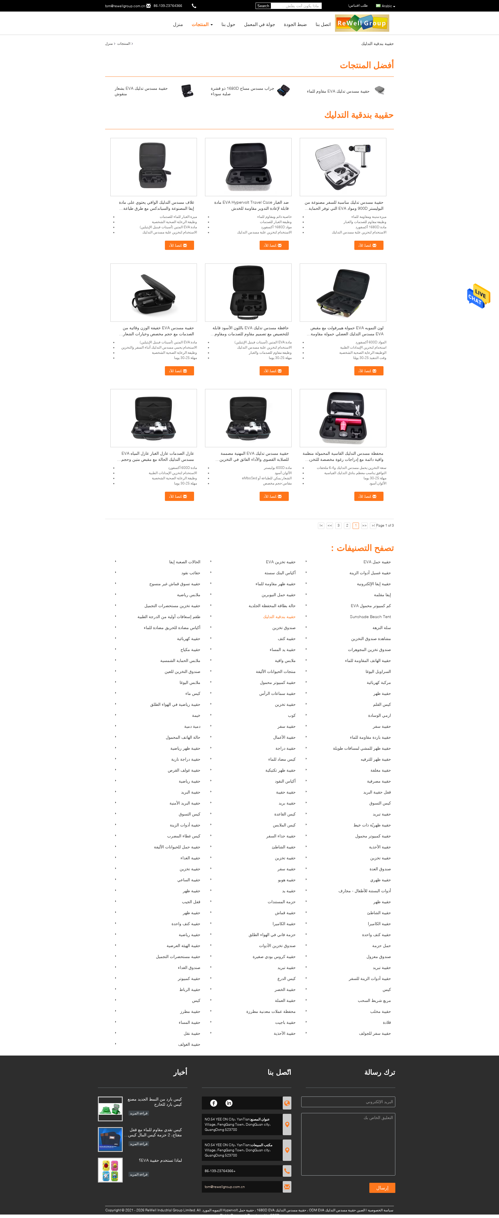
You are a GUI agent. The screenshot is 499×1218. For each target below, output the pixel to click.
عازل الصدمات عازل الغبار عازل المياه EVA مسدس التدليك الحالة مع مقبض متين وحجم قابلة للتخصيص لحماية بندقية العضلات (157, 459)
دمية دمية (192, 726)
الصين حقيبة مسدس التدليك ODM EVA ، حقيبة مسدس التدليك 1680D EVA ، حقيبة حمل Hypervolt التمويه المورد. (283, 1210)
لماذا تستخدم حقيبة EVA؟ (160, 1160)
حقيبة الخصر (285, 989)
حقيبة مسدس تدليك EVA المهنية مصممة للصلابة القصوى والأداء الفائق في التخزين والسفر (254, 459)
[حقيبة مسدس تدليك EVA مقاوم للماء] (380, 90)
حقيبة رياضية (189, 781)
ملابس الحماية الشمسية (180, 660)
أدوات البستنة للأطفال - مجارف (364, 890)
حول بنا (228, 24)
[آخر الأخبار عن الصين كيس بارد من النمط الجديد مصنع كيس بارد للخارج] (110, 1108)
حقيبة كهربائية (188, 638)
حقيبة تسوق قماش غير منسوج (174, 583)
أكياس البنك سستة (280, 572)
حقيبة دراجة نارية (185, 759)
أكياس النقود (285, 781)
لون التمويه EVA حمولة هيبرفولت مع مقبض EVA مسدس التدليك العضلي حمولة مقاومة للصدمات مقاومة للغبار (346, 333)
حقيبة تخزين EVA (281, 561)
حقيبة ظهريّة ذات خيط (372, 824)
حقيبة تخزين (285, 704)
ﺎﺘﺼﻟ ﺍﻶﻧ (176, 245)
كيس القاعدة (285, 813)
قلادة (387, 1022)
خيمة (196, 715)
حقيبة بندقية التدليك (279, 616)
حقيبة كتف (287, 638)
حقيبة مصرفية (379, 781)
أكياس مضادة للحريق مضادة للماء (172, 627)
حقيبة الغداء (190, 857)
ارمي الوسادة (379, 715)
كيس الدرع (287, 978)
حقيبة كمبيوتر (189, 978)
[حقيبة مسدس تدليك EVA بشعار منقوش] (187, 90)
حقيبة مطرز (190, 1011)
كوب (292, 715)
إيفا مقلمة (382, 594)
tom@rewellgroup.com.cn (125, 6)
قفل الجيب (191, 901)
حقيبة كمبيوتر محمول (278, 682)
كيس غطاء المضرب (183, 835)
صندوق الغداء (189, 967)
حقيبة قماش (285, 912)
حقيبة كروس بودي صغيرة (274, 956)
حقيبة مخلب (380, 1011)
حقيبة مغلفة (380, 770)
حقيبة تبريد (382, 813)
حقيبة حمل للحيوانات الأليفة (177, 846)
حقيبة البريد (190, 791)
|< (373, 525)
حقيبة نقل (192, 1033)
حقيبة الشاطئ (284, 846)
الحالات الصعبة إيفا (184, 561)
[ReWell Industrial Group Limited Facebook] (213, 1102)
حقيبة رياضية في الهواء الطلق (175, 704)
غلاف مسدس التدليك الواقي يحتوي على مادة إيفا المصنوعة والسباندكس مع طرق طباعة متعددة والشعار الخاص (156, 208)
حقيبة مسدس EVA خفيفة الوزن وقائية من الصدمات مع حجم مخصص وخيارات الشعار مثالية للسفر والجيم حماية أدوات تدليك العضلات (154, 333)
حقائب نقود (190, 572)
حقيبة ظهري (380, 879)
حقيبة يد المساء (283, 649)
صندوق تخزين (284, 627)
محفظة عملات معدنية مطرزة (271, 1011)
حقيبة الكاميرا (284, 923)
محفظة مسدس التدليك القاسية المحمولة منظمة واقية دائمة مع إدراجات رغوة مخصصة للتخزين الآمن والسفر (343, 459)
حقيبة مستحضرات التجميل (178, 956)
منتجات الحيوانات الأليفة (276, 671)
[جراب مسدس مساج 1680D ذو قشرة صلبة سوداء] (284, 90)
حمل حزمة (381, 945)
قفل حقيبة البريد (377, 791)
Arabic (387, 6)
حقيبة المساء (189, 1022)
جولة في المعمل (259, 24)
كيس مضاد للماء (282, 759)
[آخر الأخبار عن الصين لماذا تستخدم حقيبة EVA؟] (110, 1170)
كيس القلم (382, 704)
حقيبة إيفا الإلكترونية (374, 583)
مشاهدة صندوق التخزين (371, 638)
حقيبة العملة (285, 1000)
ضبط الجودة (295, 24)
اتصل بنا (323, 24)
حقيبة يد (289, 890)
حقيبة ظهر (382, 693)
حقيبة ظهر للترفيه (376, 759)
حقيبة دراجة (285, 748)
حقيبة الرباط (189, 989)
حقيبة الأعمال (284, 737)
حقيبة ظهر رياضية (185, 748)
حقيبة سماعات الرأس (277, 693)
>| (321, 525)
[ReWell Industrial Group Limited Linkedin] (228, 1102)
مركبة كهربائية (379, 682)
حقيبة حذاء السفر (281, 835)
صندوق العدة (380, 868)
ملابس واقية (285, 660)
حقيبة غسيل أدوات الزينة (370, 572)
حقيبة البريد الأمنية (185, 802)
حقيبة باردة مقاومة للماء (370, 737)
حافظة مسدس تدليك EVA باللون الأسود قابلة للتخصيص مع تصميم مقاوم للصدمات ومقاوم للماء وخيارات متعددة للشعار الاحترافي (251, 333)
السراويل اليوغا (378, 671)
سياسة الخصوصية (380, 1210)
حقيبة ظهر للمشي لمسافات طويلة (362, 748)
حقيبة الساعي (188, 879)
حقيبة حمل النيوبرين (279, 594)
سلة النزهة (382, 627)
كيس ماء (192, 693)
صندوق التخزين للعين (182, 671)
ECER (274, 1215)
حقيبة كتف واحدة (186, 923)
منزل (178, 24)
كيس (387, 989)
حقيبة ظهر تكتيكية (280, 770)
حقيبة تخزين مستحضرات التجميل (172, 605)
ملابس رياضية (188, 594)
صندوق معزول (378, 956)
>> (329, 525)
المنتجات (200, 24)
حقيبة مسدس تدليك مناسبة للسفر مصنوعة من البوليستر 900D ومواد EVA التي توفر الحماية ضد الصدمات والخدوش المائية (344, 208)
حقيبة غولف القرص (184, 770)
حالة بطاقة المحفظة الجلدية (272, 605)
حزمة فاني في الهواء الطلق (272, 934)
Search (263, 6)
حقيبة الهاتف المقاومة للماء (368, 660)
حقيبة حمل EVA (377, 561)
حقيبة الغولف (189, 1044)
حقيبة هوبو (287, 879)
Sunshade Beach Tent (370, 616)
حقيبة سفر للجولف (375, 1033)
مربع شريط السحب (374, 1000)
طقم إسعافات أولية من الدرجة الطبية (168, 616)
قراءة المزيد (139, 1113)
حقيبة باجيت (285, 1022)
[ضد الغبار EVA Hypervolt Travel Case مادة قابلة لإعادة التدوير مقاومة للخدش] (248, 166)
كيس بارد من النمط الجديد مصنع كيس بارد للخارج (155, 1102)
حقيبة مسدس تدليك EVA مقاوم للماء (338, 91)
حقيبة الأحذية (380, 846)
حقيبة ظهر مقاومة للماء (276, 583)
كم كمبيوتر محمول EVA (371, 605)
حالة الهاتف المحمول (183, 737)
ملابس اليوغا (190, 682)
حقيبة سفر (287, 726)
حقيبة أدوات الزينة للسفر (370, 978)
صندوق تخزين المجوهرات (369, 649)
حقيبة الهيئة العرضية (183, 945)
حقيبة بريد (287, 802)
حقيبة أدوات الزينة (185, 824)
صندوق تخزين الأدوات (277, 945)
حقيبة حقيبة (286, 791)
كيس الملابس (284, 824)
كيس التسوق (380, 802)
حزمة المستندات (282, 901)
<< (364, 525)
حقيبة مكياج (190, 649)
